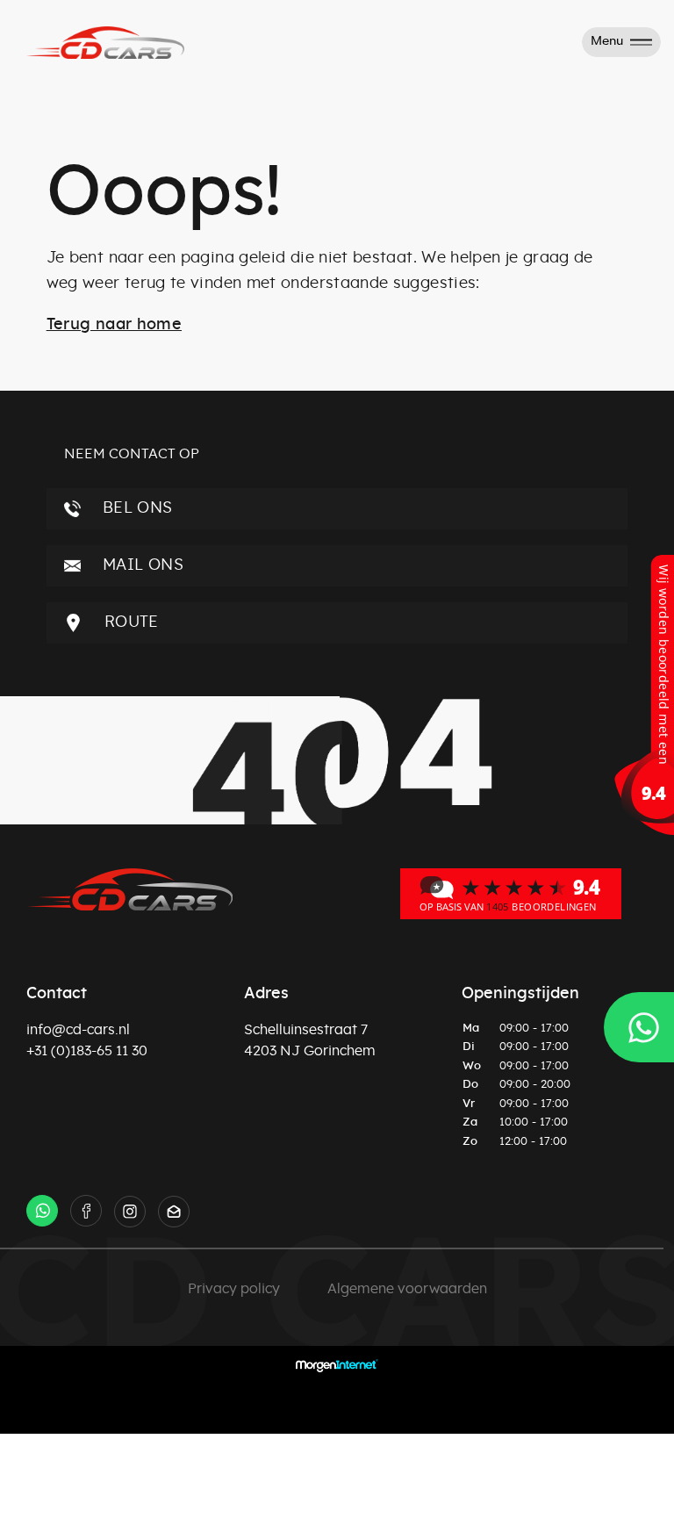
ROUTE (129, 622)
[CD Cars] (510, 893)
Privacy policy (234, 1289)
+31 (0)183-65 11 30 (86, 1051)
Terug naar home (114, 325)
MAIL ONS (140, 565)
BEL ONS (135, 508)
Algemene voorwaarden (407, 1289)
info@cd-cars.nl (78, 1030)
